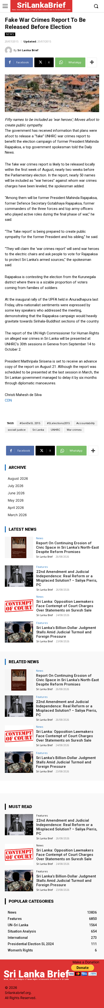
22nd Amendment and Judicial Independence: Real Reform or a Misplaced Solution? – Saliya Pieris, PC (66, 578)
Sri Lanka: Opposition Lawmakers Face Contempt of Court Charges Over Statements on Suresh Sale (64, 605)
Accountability (85, 423)
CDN (8, 400)
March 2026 (17, 515)
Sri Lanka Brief (27, 50)
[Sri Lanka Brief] (9, 50)
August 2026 (18, 478)
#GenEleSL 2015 (30, 423)
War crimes (74, 429)
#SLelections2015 (58, 423)
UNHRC (55, 429)
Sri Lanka (38, 429)
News (10, 34)
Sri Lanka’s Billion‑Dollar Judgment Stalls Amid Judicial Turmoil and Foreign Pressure (66, 632)
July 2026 (15, 486)
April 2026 (16, 507)
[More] (92, 62)
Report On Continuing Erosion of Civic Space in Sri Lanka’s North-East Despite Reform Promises (67, 547)
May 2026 (16, 500)
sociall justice (17, 429)
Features (42, 566)
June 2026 (16, 493)
